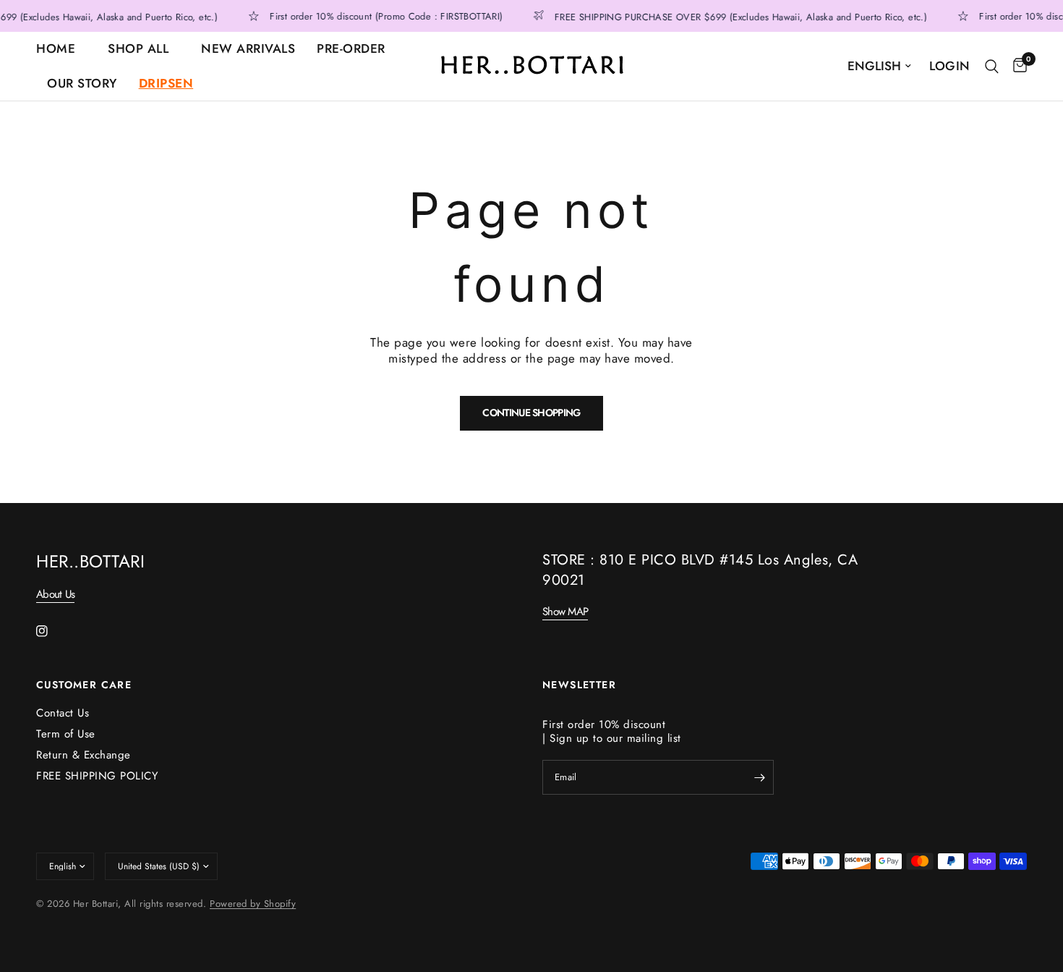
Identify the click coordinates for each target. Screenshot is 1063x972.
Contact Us (62, 713)
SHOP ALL (138, 48)
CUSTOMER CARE (84, 685)
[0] (1016, 66)
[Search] (992, 66)
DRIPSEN (166, 83)
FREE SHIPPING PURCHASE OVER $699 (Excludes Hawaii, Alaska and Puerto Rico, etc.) (736, 16)
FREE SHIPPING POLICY (97, 776)
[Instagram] (52, 631)
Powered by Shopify (253, 903)
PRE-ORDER (351, 48)
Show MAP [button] (565, 612)
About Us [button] (55, 594)
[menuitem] (66, 49)
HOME (55, 48)
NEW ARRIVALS (248, 48)
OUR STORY (82, 83)
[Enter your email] (759, 777)
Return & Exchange (83, 755)
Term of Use (65, 734)
